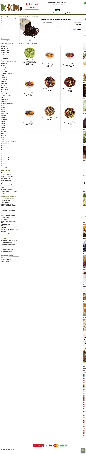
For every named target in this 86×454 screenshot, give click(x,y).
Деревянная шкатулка (7, 184)
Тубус (2, 193)
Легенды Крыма (5, 151)
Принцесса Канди (6, 155)
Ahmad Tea (4, 63)
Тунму (3, 165)
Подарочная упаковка (7, 208)
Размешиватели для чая (8, 215)
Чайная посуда (5, 233)
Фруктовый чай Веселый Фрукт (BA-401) (69, 64)
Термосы (3, 227)
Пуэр (2, 54)
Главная (21, 16)
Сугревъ (3, 161)
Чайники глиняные (6, 242)
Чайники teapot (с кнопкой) (9, 240)
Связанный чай (5, 33)
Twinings (3, 127)
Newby (3, 105)
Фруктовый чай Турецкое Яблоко (49, 64)
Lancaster (4, 93)
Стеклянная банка (6, 174)
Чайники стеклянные (7, 247)
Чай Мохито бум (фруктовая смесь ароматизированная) (29, 61)
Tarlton (3, 121)
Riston (3, 117)
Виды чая (28, 16)
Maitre (3, 97)
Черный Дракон (5, 167)
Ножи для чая (5, 202)
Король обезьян (6, 145)
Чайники (3, 234)
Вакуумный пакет (6, 180)
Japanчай (4, 87)
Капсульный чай (6, 25)
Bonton (3, 75)
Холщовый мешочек (7, 189)
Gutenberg (4, 83)
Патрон (3, 153)
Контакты (63, 2)
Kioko (2, 91)
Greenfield (4, 81)
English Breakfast (6, 259)
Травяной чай (5, 35)
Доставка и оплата (54, 2)
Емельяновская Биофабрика (9, 141)
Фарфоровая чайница (7, 172)
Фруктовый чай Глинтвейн (50, 118)
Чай (36, 4)
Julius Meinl (4, 89)
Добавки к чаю (5, 23)
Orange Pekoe (5, 261)
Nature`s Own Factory (7, 103)
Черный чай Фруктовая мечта (70, 89)
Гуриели (3, 139)
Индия (79, 22)
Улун (2, 56)
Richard (3, 111)
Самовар (3, 231)
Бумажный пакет (6, 185)
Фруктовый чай (36, 16)
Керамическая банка (7, 182)
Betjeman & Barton (6, 73)
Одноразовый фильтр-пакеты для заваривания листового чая (8, 206)
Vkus (2, 129)
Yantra (3, 133)
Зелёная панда (5, 143)
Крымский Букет (6, 149)
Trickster (3, 125)
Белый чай (4, 46)
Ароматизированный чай (8, 19)
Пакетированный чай (7, 29)
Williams (3, 131)
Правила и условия (57, 4)
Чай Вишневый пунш (49, 88)
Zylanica (3, 135)
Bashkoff (3, 67)
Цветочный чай (5, 41)
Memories (4, 101)
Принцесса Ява (5, 159)
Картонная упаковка (7, 176)
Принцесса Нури (6, 157)
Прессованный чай (6, 31)
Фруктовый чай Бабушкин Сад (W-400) (29, 122)
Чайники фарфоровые (8, 249)
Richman (3, 115)
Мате (2, 27)
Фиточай (3, 37)
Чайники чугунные (6, 251)
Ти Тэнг (3, 163)
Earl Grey (3, 257)
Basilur (3, 69)
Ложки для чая (5, 200)
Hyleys (3, 85)
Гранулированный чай (7, 21)
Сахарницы (4, 219)
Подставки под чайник (7, 213)
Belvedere (4, 71)
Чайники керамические (8, 244)
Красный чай (5, 52)
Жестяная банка (5, 178)
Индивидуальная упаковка (9, 191)
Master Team (4, 99)
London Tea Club (6, 95)
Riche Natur (4, 113)
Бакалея (31, 7)
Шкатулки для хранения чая (9, 229)
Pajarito (3, 109)
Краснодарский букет (7, 147)
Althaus (3, 65)
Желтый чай (4, 48)
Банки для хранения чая (8, 198)
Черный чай (4, 58)
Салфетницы (5, 217)
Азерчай (3, 137)
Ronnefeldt (4, 119)
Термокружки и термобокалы (5, 225)
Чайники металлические (8, 246)
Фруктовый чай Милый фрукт (29, 93)
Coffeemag (4, 77)
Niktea (3, 107)
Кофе (29, 4)
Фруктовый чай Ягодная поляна (70, 122)
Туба (2, 187)
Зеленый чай (5, 50)
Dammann (4, 79)
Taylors (3, 123)
